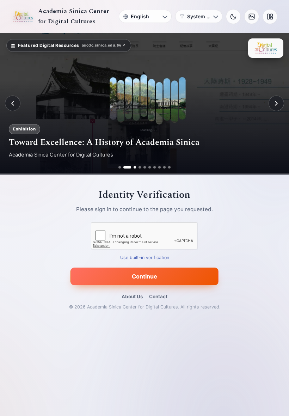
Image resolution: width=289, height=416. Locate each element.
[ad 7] (154, 167)
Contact (158, 296)
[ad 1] (119, 167)
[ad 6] (149, 167)
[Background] (251, 16)
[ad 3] (132, 167)
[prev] (12, 103)
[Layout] (270, 16)
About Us (132, 296)
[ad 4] (140, 167)
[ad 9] (164, 167)
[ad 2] (124, 167)
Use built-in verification (144, 257)
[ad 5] (144, 167)
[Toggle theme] (233, 16)
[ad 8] (159, 167)
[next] (276, 103)
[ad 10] (169, 167)
